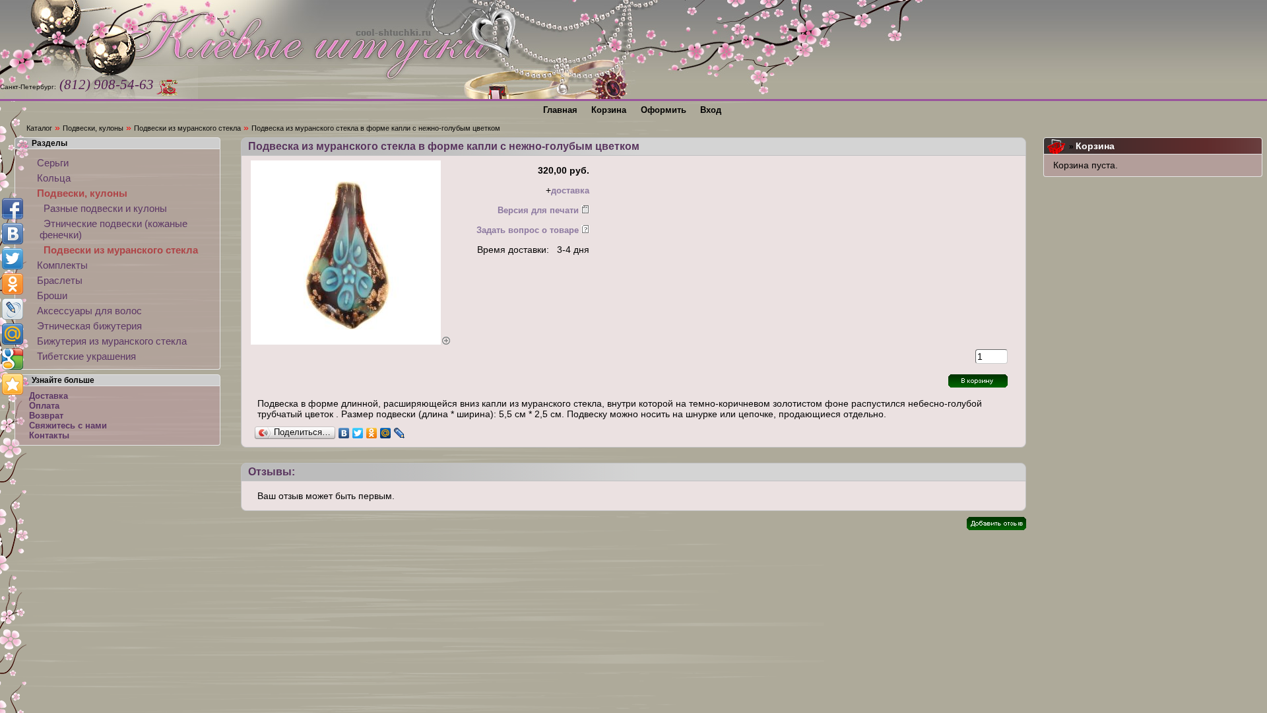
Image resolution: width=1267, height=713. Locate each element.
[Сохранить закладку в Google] (12, 359)
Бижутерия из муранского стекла (112, 341)
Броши (52, 295)
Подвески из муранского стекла (187, 128)
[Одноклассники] (372, 433)
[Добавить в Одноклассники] (12, 283)
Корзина (1095, 146)
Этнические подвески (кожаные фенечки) (113, 229)
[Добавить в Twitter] (12, 258)
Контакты (49, 435)
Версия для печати (538, 210)
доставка (570, 190)
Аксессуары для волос (89, 310)
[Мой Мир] (386, 433)
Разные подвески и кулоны (105, 208)
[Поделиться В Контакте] (12, 233)
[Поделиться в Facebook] (12, 208)
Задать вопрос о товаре (527, 230)
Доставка (48, 396)
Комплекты (62, 265)
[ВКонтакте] (344, 433)
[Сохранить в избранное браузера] (12, 384)
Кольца (54, 178)
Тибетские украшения (86, 356)
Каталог (39, 128)
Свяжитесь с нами (68, 425)
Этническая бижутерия (89, 325)
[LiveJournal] (399, 433)
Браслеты (59, 280)
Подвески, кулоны (93, 128)
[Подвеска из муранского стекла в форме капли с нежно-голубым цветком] (351, 342)
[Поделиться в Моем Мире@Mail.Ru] (12, 334)
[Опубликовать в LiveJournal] (12, 309)
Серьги (53, 162)
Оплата (44, 406)
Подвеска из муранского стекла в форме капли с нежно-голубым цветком (375, 128)
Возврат (46, 416)
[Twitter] (358, 433)
